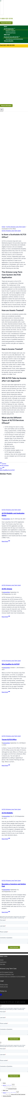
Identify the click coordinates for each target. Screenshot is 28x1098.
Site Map (2, 964)
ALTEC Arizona (4, 464)
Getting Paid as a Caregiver (8, 976)
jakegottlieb (6, 519)
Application (3, 962)
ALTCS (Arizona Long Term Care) (11, 230)
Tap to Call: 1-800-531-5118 (7, 45)
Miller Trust (7, 34)
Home (5, 26)
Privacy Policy (4, 984)
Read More (6, 541)
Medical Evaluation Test (7, 974)
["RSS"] (1, 995)
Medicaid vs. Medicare (10, 30)
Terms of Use (4, 986)
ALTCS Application (7, 1085)
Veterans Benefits (8, 41)
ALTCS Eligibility (7, 813)
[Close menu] (0, 1080)
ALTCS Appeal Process (11, 32)
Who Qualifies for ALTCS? (7, 469)
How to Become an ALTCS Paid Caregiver (14, 39)
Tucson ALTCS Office (9, 739)
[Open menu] (1, 109)
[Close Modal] (0, 1005)
